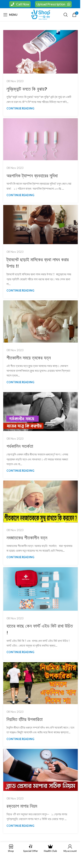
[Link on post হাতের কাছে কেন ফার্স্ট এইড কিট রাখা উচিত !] (40, 589)
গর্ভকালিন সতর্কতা (19, 446)
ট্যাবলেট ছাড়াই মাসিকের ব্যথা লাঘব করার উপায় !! (37, 263)
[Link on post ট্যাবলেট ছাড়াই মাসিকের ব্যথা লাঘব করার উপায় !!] (40, 224)
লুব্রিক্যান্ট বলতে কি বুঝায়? (26, 89)
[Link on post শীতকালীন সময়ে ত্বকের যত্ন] (40, 321)
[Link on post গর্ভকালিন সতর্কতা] (40, 411)
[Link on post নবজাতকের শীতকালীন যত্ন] (40, 501)
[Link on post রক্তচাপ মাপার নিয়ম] (40, 770)
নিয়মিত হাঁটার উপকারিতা (24, 719)
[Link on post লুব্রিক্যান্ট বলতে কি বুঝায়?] (40, 52)
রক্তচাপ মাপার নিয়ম (21, 806)
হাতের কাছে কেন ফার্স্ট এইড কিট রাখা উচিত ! (39, 629)
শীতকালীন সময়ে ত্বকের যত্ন (28, 357)
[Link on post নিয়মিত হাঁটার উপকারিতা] (40, 683)
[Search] (65, 14)
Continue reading (20, 108)
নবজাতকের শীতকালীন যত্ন (26, 537)
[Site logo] (40, 14)
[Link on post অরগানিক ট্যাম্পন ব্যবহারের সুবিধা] (40, 139)
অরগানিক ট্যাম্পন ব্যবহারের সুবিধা (32, 175)
